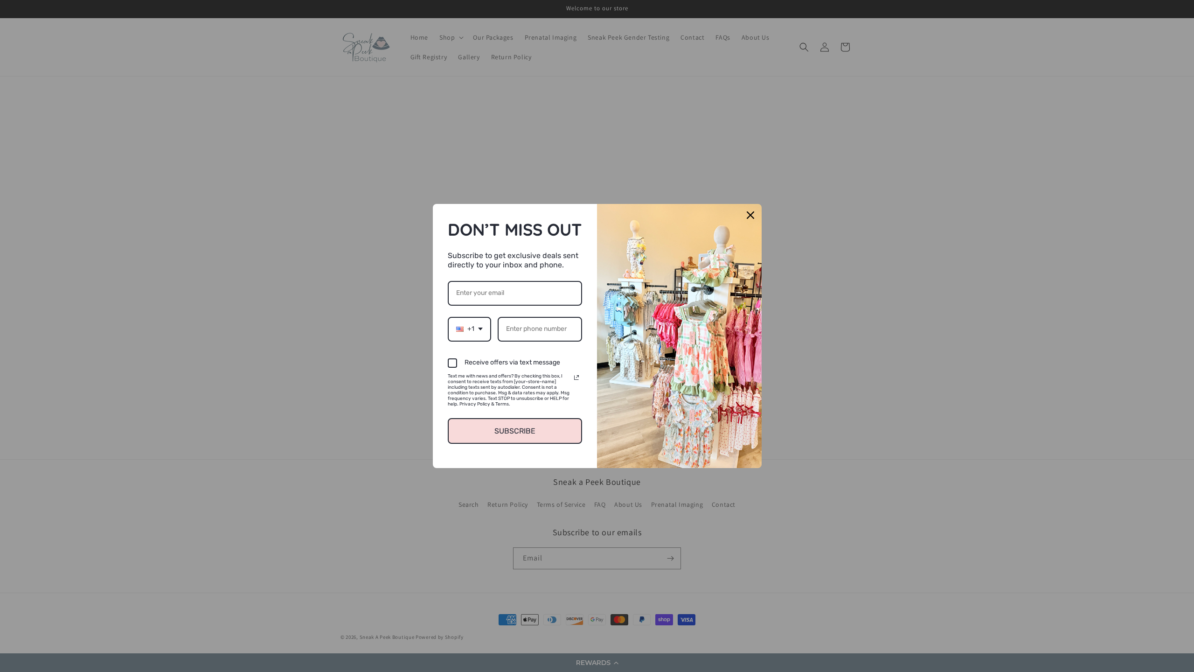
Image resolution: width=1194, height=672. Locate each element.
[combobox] (469, 329)
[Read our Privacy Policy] (576, 377)
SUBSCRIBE (514, 431)
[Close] (750, 215)
